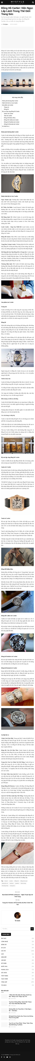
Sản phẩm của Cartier (7, 105)
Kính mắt (4, 957)
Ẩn (22, 97)
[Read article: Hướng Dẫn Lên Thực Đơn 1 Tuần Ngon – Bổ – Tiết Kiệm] (4, 1010)
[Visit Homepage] (17, 2)
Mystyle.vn (7, 1054)
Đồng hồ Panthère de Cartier (11, 122)
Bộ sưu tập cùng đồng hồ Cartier (10, 111)
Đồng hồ (6, 109)
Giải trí (3, 950)
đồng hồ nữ (5, 883)
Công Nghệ (4, 941)
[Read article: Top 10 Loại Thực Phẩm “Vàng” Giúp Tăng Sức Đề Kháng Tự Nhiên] (4, 1024)
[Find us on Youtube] (7, 1057)
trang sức (12, 885)
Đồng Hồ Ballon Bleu (9, 117)
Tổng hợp (4, 982)
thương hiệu (5, 885)
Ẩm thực (3, 938)
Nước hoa (4, 966)
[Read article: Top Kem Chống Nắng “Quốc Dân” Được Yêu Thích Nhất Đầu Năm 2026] (4, 1003)
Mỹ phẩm (3, 963)
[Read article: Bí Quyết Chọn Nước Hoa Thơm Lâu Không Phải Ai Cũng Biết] (4, 1017)
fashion (12, 883)
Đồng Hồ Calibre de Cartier (11, 120)
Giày (2, 954)
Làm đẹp (3, 960)
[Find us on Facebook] (1, 1057)
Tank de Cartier (8, 115)
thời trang (23, 883)
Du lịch (3, 947)
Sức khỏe (4, 972)
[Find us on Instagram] (10, 1057)
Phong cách (5, 969)
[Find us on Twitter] (4, 1057)
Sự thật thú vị (5, 126)
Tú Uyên (5, 24)
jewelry (17, 883)
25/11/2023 (13, 24)
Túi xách (3, 985)
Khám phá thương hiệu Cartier (10, 100)
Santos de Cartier (8, 113)
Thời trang (4, 975)
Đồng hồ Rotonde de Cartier (11, 124)
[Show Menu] (2, 2)
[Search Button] (33, 2)
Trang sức (6, 107)
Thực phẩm (4, 978)
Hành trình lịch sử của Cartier (10, 103)
